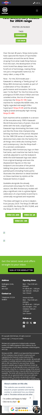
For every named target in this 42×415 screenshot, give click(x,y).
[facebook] (24, 323)
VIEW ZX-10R (21, 221)
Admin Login (6, 339)
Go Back (21, 41)
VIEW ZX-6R (29, 215)
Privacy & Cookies (17, 339)
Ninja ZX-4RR (8, 113)
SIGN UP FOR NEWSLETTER (21, 270)
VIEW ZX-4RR (13, 215)
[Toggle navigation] (37, 10)
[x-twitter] (31, 323)
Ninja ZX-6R (18, 108)
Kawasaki (20, 35)
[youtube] (35, 323)
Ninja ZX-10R (21, 100)
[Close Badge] (33, 406)
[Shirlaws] (5, 10)
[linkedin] (24, 326)
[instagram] (28, 323)
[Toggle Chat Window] (36, 409)
